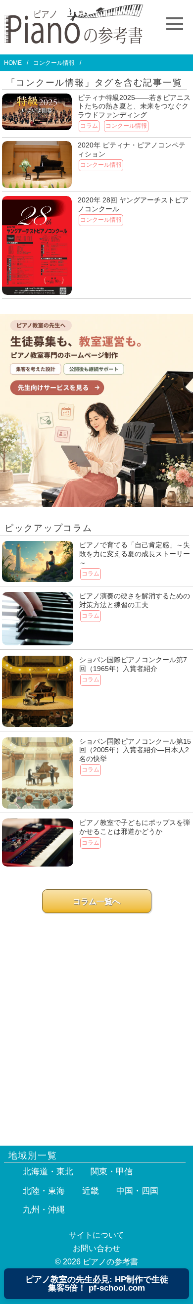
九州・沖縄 (44, 1209)
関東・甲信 (112, 1171)
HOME (13, 62)
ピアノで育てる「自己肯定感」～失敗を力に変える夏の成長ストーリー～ (134, 553)
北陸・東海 (44, 1191)
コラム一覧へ (96, 901)
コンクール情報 (126, 125)
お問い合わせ (96, 1248)
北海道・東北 (48, 1171)
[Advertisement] (96, 1024)
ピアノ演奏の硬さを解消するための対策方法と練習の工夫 (134, 600)
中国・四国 (137, 1191)
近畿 (90, 1191)
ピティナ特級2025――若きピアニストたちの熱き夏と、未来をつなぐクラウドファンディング (134, 106)
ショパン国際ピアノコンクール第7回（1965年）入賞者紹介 (133, 664)
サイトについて (96, 1235)
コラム (89, 125)
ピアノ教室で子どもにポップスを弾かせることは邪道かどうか (134, 827)
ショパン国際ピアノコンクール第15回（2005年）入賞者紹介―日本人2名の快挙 (135, 750)
